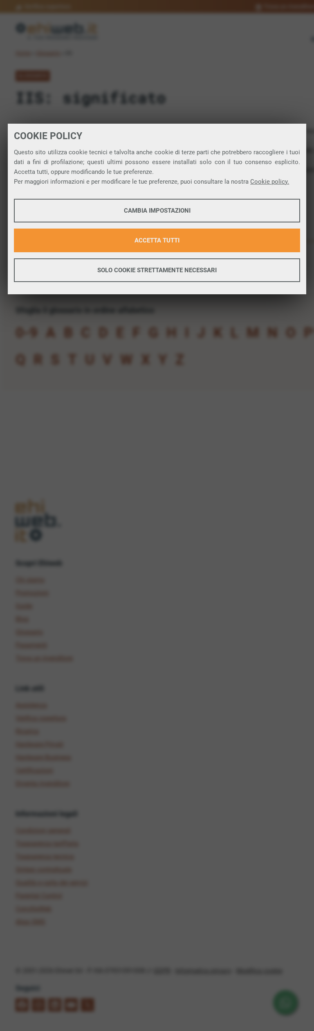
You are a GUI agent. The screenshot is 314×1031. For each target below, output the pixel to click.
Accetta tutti (157, 240)
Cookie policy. (269, 181)
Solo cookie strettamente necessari (157, 270)
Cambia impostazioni (157, 210)
